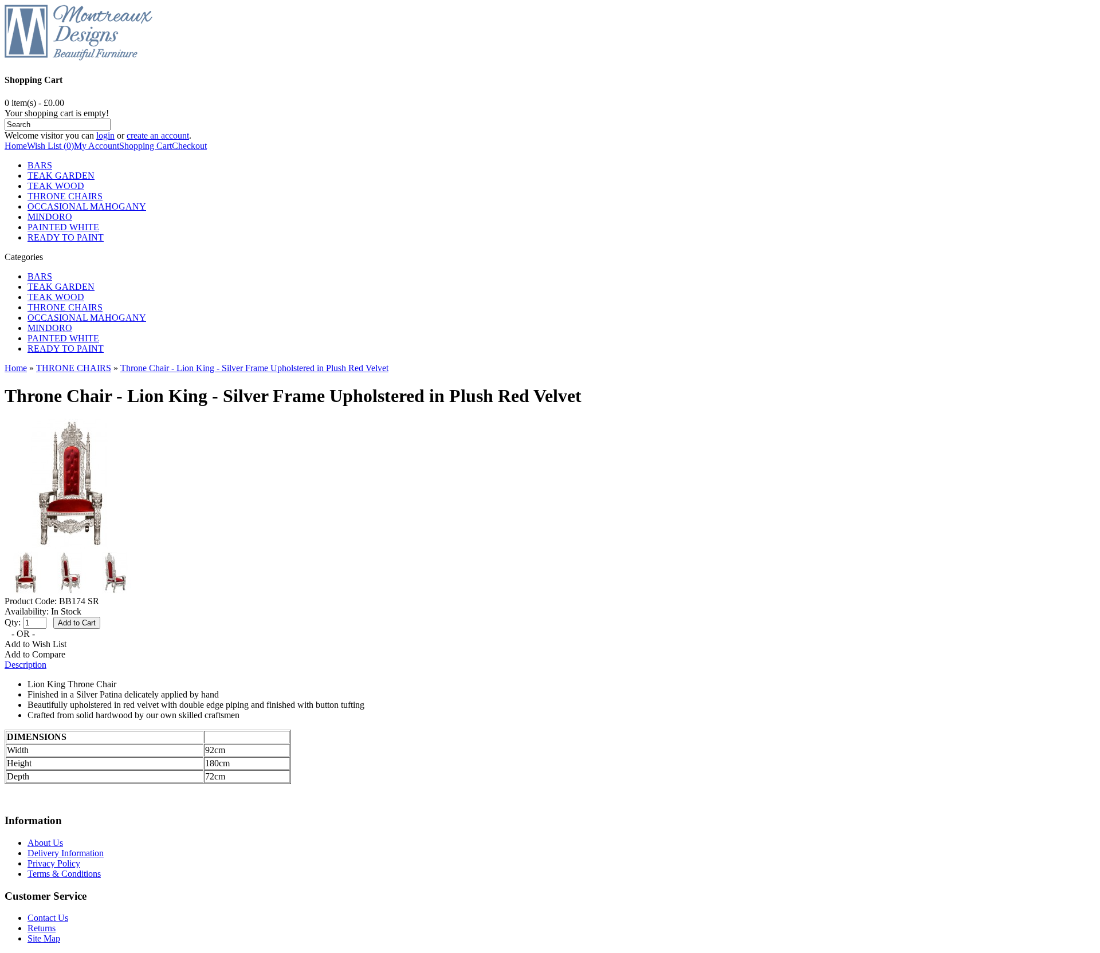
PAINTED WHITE (63, 227)
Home (16, 146)
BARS (40, 165)
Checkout (189, 146)
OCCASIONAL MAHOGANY (87, 206)
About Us (45, 843)
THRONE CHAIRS (65, 196)
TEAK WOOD (56, 186)
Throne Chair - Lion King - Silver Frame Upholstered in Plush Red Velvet (254, 368)
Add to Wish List (35, 644)
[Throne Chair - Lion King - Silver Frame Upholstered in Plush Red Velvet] (70, 546)
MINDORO (50, 217)
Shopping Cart (145, 146)
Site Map (44, 938)
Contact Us (48, 918)
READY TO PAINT (66, 237)
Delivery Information (66, 853)
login (105, 135)
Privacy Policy (54, 863)
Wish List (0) (50, 146)
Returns (42, 928)
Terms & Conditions (64, 874)
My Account (96, 146)
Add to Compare (35, 654)
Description (25, 665)
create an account (158, 135)
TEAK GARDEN (61, 175)
